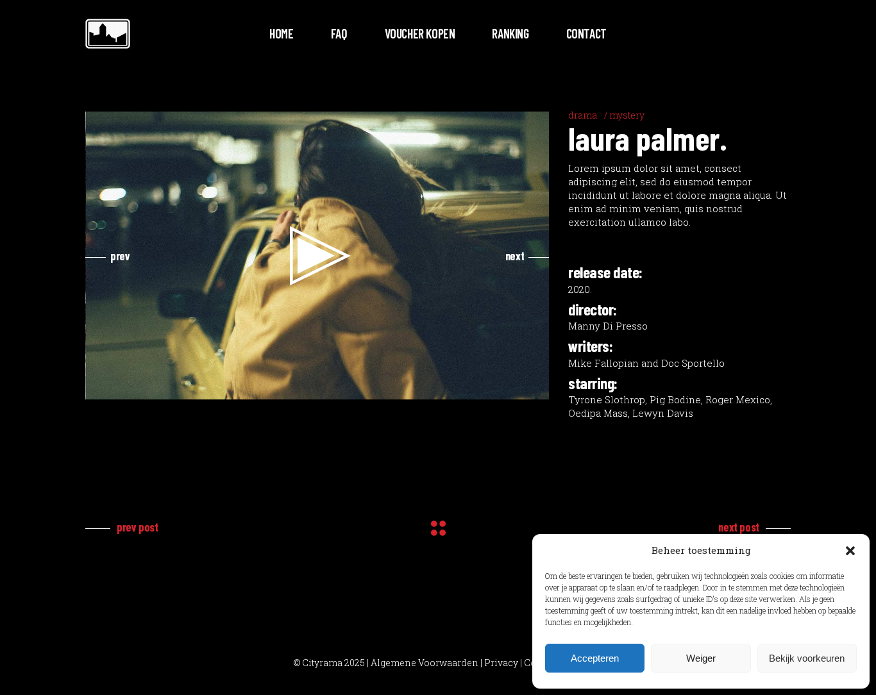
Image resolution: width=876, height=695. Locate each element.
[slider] (307, 386)
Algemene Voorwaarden (424, 663)
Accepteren (595, 658)
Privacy (501, 663)
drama (582, 115)
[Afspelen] (102, 386)
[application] (318, 255)
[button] (850, 550)
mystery (626, 115)
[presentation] (107, 256)
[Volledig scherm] (532, 386)
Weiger (701, 658)
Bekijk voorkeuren (807, 658)
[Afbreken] (512, 386)
